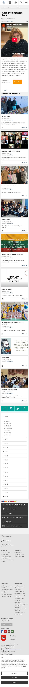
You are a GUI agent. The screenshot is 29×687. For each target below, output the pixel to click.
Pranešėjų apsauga (19, 598)
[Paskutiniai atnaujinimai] (15, 2)
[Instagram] (9, 631)
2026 (6, 416)
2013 (6, 488)
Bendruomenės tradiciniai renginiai (7, 560)
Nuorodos (17, 600)
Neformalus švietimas (20, 587)
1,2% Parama (9, 513)
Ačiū (16, 82)
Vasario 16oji (5, 357)
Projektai (3, 592)
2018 (6, 468)
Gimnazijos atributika (6, 558)
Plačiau (23, 127)
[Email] (12, 631)
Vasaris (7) (8, 432)
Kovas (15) (8, 430)
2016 (6, 476)
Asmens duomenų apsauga (21, 604)
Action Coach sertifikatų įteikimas (11, 151)
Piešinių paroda (6, 219)
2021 (6, 455)
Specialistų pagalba (19, 556)
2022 (6, 451)
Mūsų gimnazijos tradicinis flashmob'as (12, 254)
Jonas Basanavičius (6, 556)
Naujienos (9, 7)
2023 (6, 447)
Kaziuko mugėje (6, 116)
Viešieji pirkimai (5, 591)
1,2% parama (18, 589)
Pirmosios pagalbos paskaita (9, 389)
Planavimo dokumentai (7, 594)
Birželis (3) (8, 423)
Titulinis (3, 7)
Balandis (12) (9, 428)
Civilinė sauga (18, 614)
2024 (6, 443)
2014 (6, 484)
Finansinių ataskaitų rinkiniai (8, 589)
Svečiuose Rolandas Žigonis (9, 186)
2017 (6, 472)
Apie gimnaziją (5, 554)
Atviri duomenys (19, 596)
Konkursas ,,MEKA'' (7, 289)
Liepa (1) (8, 421)
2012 (6, 492)
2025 (6, 439)
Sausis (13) (8, 435)
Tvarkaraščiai (7, 536)
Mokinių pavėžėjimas (19, 554)
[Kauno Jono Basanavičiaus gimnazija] (3, 2)
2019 (6, 464)
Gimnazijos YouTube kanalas (14, 517)
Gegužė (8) (8, 425)
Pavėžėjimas (7, 541)
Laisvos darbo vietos (19, 602)
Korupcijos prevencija (20, 612)
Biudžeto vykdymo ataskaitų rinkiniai (8, 586)
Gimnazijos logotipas (20, 593)
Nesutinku (14, 677)
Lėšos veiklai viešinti (6, 596)
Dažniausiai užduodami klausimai (15, 504)
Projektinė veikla (11, 509)
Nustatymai (14, 673)
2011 (6, 496)
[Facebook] (2, 631)
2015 (6, 480)
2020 (6, 459)
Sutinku (15, 682)
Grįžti (5, 90)
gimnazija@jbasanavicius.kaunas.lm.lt (12, 650)
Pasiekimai (9, 521)
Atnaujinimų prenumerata (13, 526)
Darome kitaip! (17, 7)
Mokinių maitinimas (9, 545)
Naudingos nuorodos (20, 586)
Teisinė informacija (19, 591)
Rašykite (4, 624)
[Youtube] (5, 631)
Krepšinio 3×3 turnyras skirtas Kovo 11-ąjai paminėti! (13, 323)
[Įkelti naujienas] (10, 2)
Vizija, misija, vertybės (7, 552)
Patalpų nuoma (18, 552)
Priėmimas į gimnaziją (20, 595)
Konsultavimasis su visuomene (19, 606)
